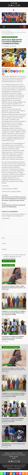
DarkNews (10, 468)
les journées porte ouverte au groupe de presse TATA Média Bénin (13, 205)
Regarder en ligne (24, 26)
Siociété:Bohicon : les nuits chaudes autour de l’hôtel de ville (14, 433)
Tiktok (13, 458)
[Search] (20, 26)
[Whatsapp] (23, 71)
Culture (9, 333)
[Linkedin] (11, 71)
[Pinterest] (14, 71)
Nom (3, 238)
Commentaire (6, 218)
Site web (4, 249)
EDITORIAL (20, 453)
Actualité (4, 37)
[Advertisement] (14, 17)
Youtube (13, 453)
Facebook (7, 453)
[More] (3, 74)
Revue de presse (16, 307)
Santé (9, 440)
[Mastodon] (17, 71)
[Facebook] (3, 71)
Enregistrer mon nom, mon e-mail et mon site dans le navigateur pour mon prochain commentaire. (14, 256)
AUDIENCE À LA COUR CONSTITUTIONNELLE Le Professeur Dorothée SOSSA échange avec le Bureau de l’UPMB (14, 301)
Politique (10, 282)
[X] (6, 71)
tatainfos (6, 46)
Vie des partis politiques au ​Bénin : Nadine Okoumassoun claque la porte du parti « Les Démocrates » (14, 276)
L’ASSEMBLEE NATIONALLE (12, 37)
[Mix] (20, 71)
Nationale (10, 307)
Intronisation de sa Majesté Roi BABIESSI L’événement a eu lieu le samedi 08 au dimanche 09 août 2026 (14, 326)
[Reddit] (9, 71)
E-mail (4, 243)
